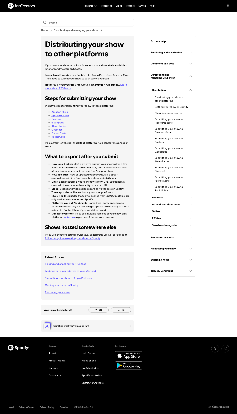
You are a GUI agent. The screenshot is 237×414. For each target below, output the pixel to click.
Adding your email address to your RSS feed (70, 271)
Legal (11, 407)
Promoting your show (57, 292)
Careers (53, 368)
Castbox (56, 119)
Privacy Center (27, 407)
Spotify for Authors (93, 383)
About (52, 353)
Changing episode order (169, 113)
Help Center (89, 353)
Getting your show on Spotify (62, 285)
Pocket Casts (58, 133)
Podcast (130, 5)
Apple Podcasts (60, 115)
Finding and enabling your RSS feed (65, 264)
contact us (69, 217)
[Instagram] (225, 348)
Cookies (64, 407)
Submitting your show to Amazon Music (169, 130)
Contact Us (55, 375)
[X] (215, 348)
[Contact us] (129, 326)
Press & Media (57, 360)
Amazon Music (59, 112)
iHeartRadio (58, 126)
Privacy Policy (47, 407)
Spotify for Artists (92, 375)
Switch (142, 5)
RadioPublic (58, 136)
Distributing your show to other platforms (169, 98)
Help (152, 5)
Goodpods (57, 122)
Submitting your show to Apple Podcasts (68, 278)
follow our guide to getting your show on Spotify (72, 238)
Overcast (56, 129)
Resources (106, 5)
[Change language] (228, 5)
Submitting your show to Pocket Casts (169, 178)
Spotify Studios (90, 368)
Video (119, 5)
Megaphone (89, 360)
